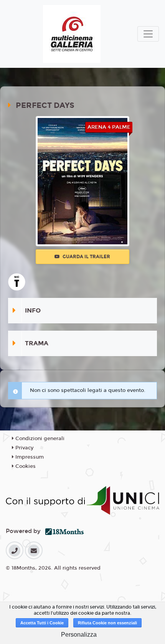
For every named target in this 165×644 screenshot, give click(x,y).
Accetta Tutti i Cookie (42, 622)
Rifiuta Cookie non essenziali (107, 622)
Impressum (29, 457)
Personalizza (79, 634)
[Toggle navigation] (148, 34)
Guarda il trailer (85, 256)
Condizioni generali (39, 438)
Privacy (23, 448)
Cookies (25, 466)
